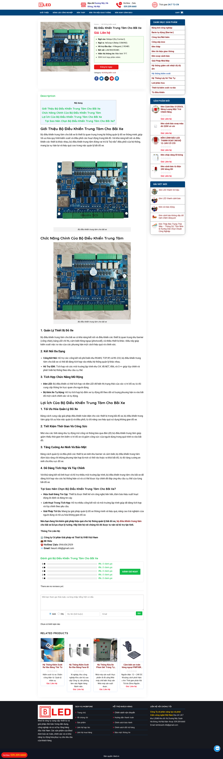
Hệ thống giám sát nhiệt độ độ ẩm (166, 67)
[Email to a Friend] (107, 78)
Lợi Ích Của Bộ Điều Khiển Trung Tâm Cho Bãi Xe (72, 116)
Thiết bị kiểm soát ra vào (164, 87)
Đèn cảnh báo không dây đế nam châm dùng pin (171, 216)
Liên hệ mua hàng (84, 732)
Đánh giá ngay (130, 571)
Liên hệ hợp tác (83, 727)
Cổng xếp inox (158, 42)
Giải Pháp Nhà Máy (160, 61)
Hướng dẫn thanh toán (124, 717)
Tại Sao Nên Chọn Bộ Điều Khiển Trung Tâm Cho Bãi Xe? (80, 121)
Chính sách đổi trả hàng (125, 727)
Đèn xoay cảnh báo (123, 13)
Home (96, 24)
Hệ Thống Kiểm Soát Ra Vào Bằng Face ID (79, 666)
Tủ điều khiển (158, 92)
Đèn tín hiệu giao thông (100, 13)
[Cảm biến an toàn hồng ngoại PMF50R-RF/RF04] (132, 650)
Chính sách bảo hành (123, 722)
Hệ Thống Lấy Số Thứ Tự (163, 78)
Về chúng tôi (82, 717)
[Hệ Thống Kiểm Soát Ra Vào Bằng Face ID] (79, 650)
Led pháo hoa (158, 83)
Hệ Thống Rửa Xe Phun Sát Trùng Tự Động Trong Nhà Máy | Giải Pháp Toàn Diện (105, 666)
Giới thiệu (44, 13)
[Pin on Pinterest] (112, 78)
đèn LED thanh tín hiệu (169, 190)
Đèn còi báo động (167, 207)
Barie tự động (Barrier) (163, 32)
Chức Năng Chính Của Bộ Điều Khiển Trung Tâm (71, 112)
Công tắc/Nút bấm (160, 37)
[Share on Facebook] (96, 78)
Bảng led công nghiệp (63, 13)
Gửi (139, 613)
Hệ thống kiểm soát (161, 73)
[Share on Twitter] (101, 78)
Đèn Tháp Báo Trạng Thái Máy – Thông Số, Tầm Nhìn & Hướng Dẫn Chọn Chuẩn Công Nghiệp (171, 228)
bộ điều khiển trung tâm (129, 521)
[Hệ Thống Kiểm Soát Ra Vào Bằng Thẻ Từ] (52, 650)
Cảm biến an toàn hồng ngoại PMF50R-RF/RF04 (132, 666)
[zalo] (217, 748)
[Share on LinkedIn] (117, 78)
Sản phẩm (81, 722)
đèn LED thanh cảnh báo (170, 198)
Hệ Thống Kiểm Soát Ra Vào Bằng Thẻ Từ (52, 666)
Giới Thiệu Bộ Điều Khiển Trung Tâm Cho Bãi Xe (71, 108)
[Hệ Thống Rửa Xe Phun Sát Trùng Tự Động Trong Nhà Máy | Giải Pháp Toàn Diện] (105, 650)
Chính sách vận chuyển (125, 712)
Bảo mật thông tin (122, 732)
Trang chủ (81, 713)
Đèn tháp (81, 13)
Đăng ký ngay (106, 67)
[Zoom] (43, 68)
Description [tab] (48, 95)
